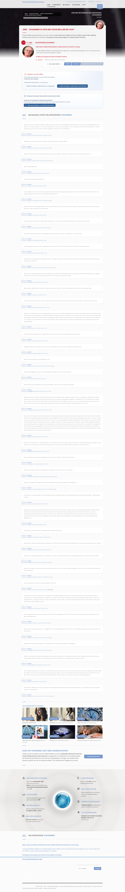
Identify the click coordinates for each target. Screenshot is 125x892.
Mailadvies (52, 722)
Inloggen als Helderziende (56, 881)
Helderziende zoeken (45, 862)
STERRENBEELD (56, 4)
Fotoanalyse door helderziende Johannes (32, 740)
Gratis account (26, 866)
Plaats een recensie (82, 740)
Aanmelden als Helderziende (30, 881)
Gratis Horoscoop (81, 722)
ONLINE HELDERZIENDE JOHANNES (33, 15)
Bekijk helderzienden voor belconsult (73, 86)
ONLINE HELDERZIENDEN (46, 13)
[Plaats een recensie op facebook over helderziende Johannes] (23, 816)
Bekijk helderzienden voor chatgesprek (41, 86)
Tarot (84, 4)
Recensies (52, 740)
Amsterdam (50, 589)
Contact (42, 867)
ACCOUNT (100, 6)
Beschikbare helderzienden (29, 722)
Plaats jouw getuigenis (40, 105)
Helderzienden (26, 862)
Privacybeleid (60, 867)
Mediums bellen (61, 862)
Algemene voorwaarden (28, 870)
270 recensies (85, 819)
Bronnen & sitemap (28, 874)
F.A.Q (23, 867)
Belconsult (66, 4)
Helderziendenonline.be (28, 886)
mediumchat (60, 760)
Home (26, 13)
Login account (43, 866)
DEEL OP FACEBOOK (33, 816)
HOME (48, 4)
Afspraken (60, 864)
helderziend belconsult (33, 783)
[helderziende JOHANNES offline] (28, 51)
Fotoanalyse (51, 6)
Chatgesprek (76, 4)
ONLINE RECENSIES (34, 13)
